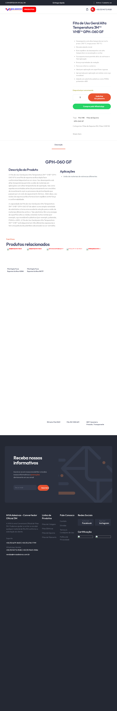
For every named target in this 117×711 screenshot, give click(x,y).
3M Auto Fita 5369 (53, 422)
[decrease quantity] (75, 97)
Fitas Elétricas (47, 528)
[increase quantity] (85, 97)
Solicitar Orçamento (99, 97)
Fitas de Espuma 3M (90, 126)
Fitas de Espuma (93, 118)
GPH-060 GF (79, 121)
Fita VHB (81, 118)
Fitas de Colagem (49, 524)
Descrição (59, 144)
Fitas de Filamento (49, 537)
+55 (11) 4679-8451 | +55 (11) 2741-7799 (21, 543)
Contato (63, 521)
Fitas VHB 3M (104, 126)
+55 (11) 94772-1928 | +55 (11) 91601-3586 (22, 550)
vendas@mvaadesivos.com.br (18, 554)
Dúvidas (63, 525)
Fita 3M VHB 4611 (73, 422)
